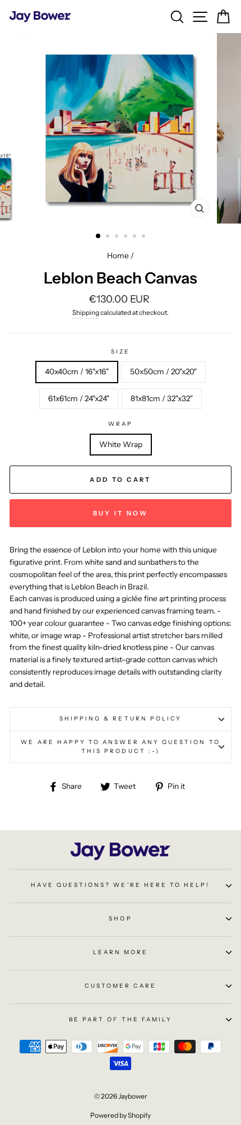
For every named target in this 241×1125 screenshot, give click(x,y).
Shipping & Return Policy (120, 718)
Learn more (121, 952)
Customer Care (121, 985)
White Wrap (120, 444)
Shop (120, 918)
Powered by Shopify (120, 1115)
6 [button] (144, 237)
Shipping (85, 313)
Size (120, 351)
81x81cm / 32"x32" (162, 398)
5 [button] (135, 237)
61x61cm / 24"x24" (78, 398)
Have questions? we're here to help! (120, 885)
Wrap (120, 423)
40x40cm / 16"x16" (77, 371)
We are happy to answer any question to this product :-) (120, 746)
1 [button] (98, 236)
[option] (120, 128)
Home (118, 255)
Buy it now (121, 513)
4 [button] (126, 237)
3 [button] (118, 237)
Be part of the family (120, 1019)
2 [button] (109, 237)
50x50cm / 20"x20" (163, 371)
